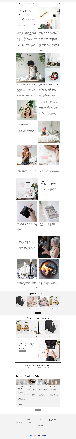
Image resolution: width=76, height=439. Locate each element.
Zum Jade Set (38, 174)
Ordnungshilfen (49, 336)
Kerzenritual (53, 386)
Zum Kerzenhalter (38, 287)
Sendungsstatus (29, 422)
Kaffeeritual (31, 386)
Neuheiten (39, 419)
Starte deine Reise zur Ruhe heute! (21, 388)
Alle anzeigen (38, 410)
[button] (23, 4)
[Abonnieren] (45, 370)
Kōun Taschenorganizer (20, 308)
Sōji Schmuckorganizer (31, 308)
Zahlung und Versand (19, 422)
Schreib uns (22, 351)
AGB (16, 419)
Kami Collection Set (53, 308)
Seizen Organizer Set (42, 308)
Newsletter (28, 419)
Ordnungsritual (43, 386)
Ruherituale (19, 336)
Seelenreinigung (35, 336)
